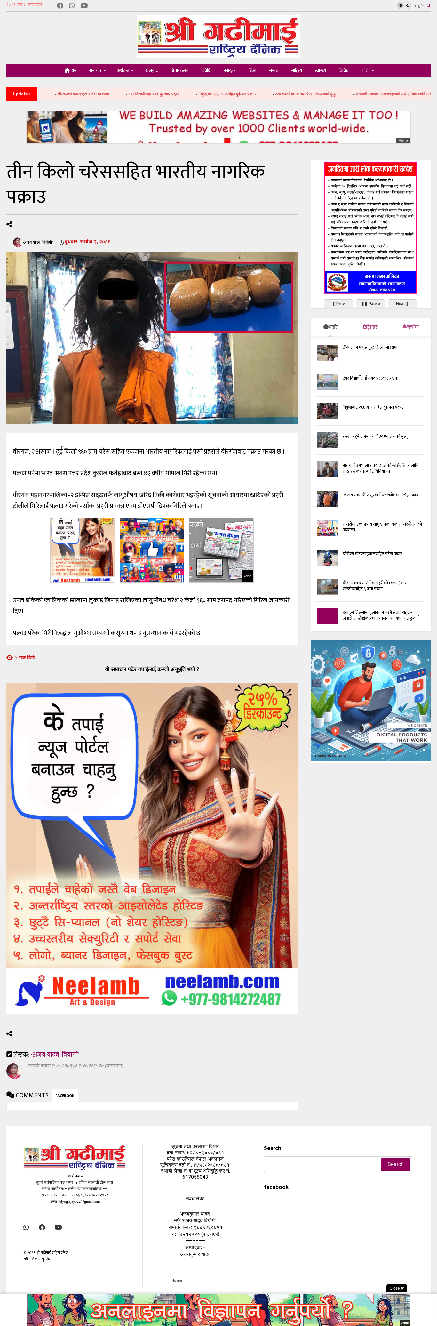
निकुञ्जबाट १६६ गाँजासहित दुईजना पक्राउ (171, 94)
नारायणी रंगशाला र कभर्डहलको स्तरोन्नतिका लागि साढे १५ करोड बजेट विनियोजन (357, 94)
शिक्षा (252, 70)
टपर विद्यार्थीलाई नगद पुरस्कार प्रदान (98, 94)
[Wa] (72, 6)
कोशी (365, 70)
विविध (343, 70)
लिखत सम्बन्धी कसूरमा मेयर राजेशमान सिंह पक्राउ (380, 495)
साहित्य (296, 70)
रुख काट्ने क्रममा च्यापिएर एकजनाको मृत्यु (250, 94)
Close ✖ (397, 1288)
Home (176, 1280)
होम (73, 70)
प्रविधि (206, 70)
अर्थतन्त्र (123, 70)
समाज (273, 70)
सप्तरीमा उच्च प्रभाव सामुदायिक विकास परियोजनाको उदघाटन (382, 527)
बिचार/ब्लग (179, 70)
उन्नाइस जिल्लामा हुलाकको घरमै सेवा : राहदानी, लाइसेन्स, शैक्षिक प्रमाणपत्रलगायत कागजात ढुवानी (381, 615)
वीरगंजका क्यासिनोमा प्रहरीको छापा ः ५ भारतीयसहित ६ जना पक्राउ (374, 585)
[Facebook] (60, 6)
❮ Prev (338, 303)
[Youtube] (84, 6)
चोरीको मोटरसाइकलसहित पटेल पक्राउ (372, 554)
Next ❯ (402, 303)
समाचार (95, 70)
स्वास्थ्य (320, 70)
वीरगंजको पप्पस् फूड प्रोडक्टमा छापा (370, 347)
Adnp (403, 140)
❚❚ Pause (370, 303)
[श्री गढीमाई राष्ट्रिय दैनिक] (218, 56)
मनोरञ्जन (229, 70)
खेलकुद (151, 70)
